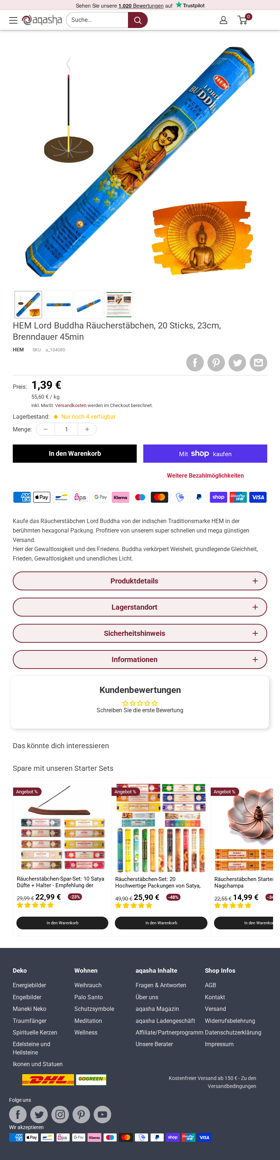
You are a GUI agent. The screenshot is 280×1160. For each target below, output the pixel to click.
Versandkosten (70, 405)
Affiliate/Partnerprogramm (169, 1032)
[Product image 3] (88, 304)
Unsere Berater (154, 1044)
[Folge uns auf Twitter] (39, 1114)
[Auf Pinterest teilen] (216, 362)
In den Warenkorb (75, 453)
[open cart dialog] (242, 20)
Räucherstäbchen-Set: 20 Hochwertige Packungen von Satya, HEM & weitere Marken (158, 882)
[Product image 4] (119, 304)
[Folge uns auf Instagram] (60, 1114)
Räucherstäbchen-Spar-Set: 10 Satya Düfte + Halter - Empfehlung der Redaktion (60, 882)
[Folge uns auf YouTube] (102, 1114)
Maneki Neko (29, 1008)
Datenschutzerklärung (233, 1032)
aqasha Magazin (157, 1008)
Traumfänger (29, 1020)
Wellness (85, 1032)
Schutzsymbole (94, 1008)
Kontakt (215, 997)
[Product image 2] (58, 304)
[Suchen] (138, 20)
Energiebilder (29, 985)
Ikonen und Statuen (38, 1064)
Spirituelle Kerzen (35, 1032)
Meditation (88, 1020)
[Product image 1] (28, 304)
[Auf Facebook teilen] (195, 362)
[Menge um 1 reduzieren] (45, 429)
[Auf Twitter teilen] (237, 362)
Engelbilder (27, 997)
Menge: (22, 429)
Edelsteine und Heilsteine (31, 1048)
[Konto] (223, 20)
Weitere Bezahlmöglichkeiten (205, 475)
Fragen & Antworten (161, 985)
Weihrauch (88, 985)
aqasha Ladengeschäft (165, 1020)
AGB (210, 985)
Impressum (219, 1044)
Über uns (147, 997)
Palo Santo (88, 997)
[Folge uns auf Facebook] (18, 1114)
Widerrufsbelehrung (230, 1020)
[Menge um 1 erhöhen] (87, 429)
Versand (215, 1008)
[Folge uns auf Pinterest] (81, 1114)
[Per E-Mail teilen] (258, 362)
